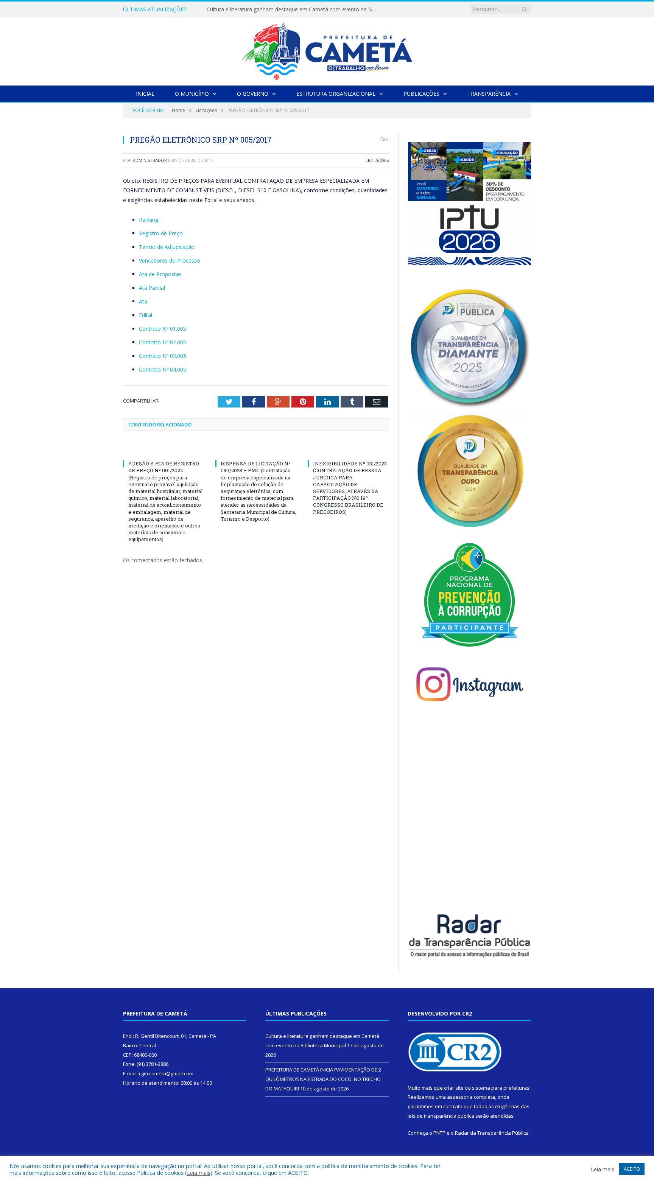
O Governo (252, 93)
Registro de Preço (161, 233)
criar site (454, 1087)
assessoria (460, 1096)
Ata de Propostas (160, 274)
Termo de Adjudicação (167, 246)
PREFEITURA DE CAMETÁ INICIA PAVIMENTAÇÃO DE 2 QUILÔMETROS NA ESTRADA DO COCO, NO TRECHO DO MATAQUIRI (294, 9)
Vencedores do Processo (169, 260)
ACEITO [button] (632, 1168)
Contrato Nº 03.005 (162, 355)
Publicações (421, 93)
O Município (192, 93)
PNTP (439, 1132)
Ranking (148, 219)
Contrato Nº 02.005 (162, 342)
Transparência (489, 93)
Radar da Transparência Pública (492, 1132)
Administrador (150, 160)
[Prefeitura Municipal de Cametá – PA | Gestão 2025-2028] (327, 49)
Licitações (377, 160)
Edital (145, 315)
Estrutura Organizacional (335, 93)
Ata (143, 301)
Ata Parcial (152, 287)
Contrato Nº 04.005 (162, 369)
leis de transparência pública (441, 1115)
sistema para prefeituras (500, 1087)
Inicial (145, 93)
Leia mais (198, 1172)
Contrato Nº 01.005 (162, 328)
